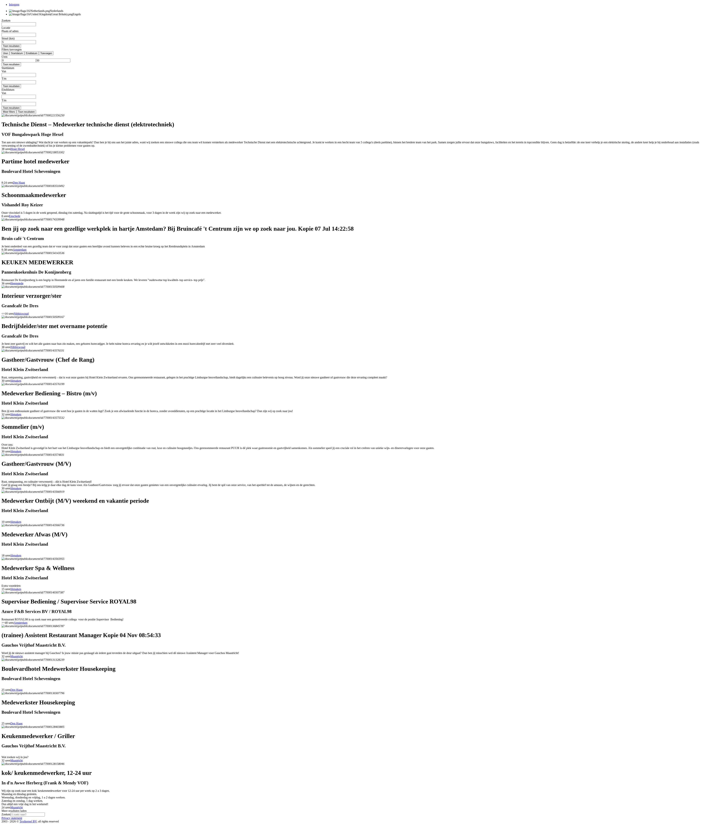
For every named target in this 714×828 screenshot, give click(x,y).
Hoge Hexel (17, 149)
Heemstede (16, 283)
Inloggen (14, 4)
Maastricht (16, 656)
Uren (5, 53)
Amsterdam (19, 249)
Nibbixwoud (21, 313)
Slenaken (15, 380)
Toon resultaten (11, 46)
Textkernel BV (28, 821)
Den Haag (19, 182)
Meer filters (9, 111)
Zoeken (5, 814)
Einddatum (31, 53)
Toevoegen (46, 53)
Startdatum (17, 53)
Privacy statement (11, 818)
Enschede (14, 216)
